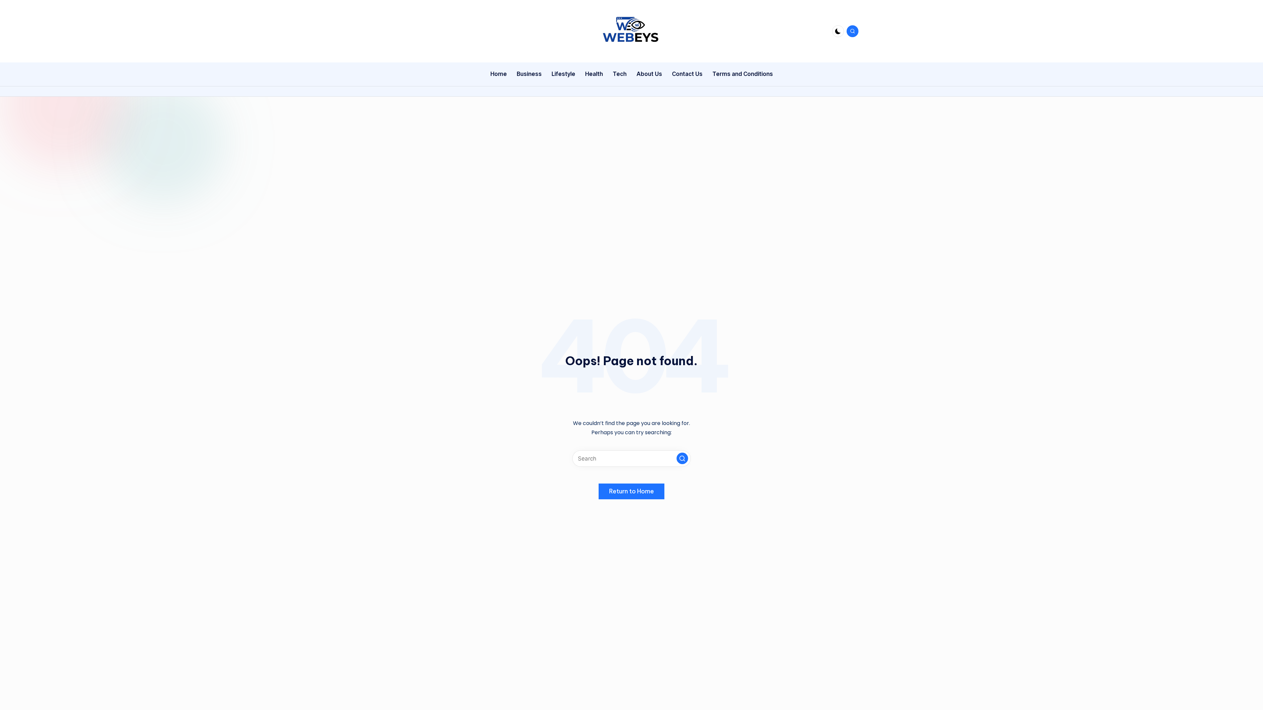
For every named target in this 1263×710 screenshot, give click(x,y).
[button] (682, 458)
